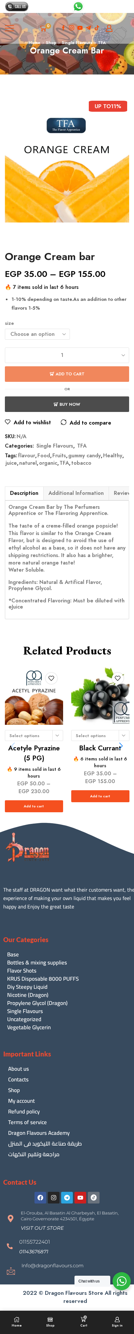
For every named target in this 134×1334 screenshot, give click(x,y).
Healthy (112, 455)
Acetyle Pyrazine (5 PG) (34, 753)
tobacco (81, 463)
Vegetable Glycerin (29, 1027)
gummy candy (84, 455)
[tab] (24, 493)
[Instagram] (71, 28)
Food (43, 455)
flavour (26, 455)
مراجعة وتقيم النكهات (34, 1154)
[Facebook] (63, 28)
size (9, 323)
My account (21, 1101)
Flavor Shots (21, 971)
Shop (14, 1090)
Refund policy (24, 1111)
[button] (121, 746)
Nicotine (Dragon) (27, 995)
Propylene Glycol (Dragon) (37, 1003)
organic (48, 463)
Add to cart (70, 374)
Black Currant (100, 748)
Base (13, 955)
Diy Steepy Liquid (27, 987)
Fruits (59, 455)
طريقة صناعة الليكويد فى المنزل (45, 1143)
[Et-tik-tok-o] (94, 1197)
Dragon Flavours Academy (39, 1133)
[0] (50, 28)
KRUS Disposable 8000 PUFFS (43, 979)
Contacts (18, 1079)
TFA (82, 446)
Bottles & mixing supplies (37, 963)
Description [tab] (24, 493)
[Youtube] (80, 28)
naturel (28, 463)
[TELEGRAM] (88, 28)
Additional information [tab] (76, 493)
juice (11, 463)
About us (18, 1069)
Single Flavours (54, 446)
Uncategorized (24, 1019)
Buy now (70, 404)
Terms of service (27, 1122)
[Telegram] (67, 1197)
